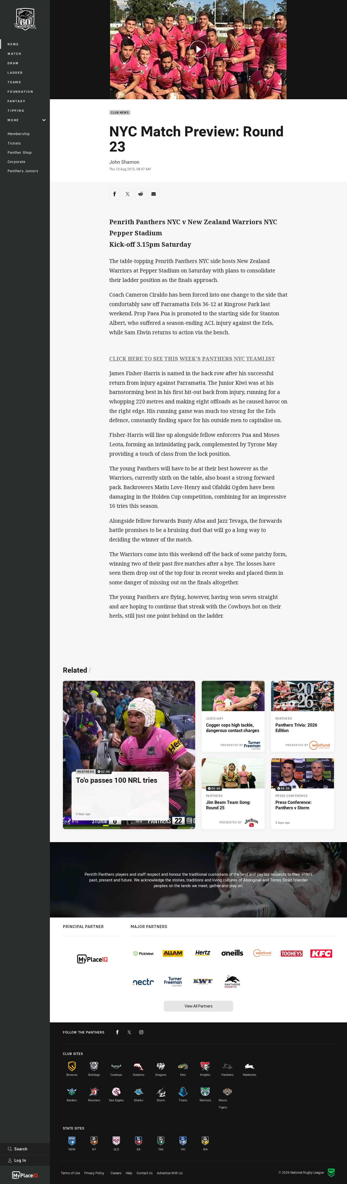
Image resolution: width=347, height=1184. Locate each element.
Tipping (16, 110)
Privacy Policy (94, 1173)
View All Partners (199, 1006)
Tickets (14, 143)
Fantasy (16, 101)
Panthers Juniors (23, 170)
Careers (116, 1173)
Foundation (21, 91)
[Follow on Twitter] (129, 1032)
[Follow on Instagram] (141, 1032)
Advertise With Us (170, 1173)
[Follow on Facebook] (117, 1032)
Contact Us (145, 1173)
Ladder (15, 72)
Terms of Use (70, 1173)
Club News (120, 112)
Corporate (16, 161)
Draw (13, 63)
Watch (15, 54)
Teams (14, 82)
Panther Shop (20, 152)
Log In (20, 1160)
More (13, 120)
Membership (19, 133)
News (13, 44)
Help (129, 1173)
